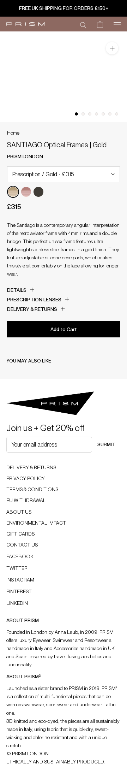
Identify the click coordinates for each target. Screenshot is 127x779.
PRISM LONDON (25, 156)
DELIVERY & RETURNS (31, 467)
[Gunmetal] (38, 192)
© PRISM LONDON (27, 753)
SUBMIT (106, 444)
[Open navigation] (117, 24)
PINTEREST (19, 591)
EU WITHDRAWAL (26, 500)
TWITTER (17, 568)
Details (16, 290)
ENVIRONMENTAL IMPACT (36, 523)
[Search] (83, 24)
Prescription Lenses (34, 299)
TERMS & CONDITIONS (32, 489)
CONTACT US (22, 545)
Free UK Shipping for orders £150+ (63, 8)
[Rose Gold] (26, 192)
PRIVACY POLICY (25, 478)
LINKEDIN (17, 603)
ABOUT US (18, 512)
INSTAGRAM (20, 580)
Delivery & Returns (32, 309)
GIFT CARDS (20, 534)
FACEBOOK (20, 556)
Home (13, 133)
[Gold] (13, 192)
